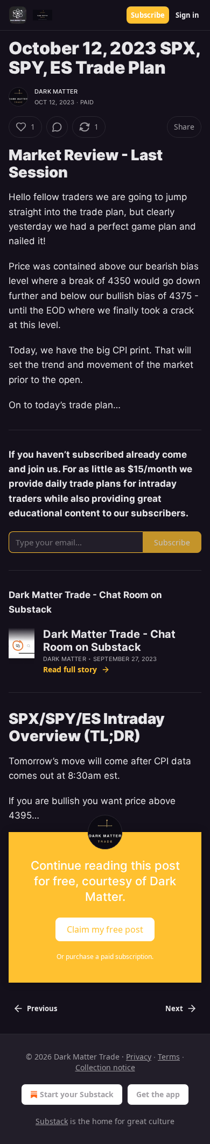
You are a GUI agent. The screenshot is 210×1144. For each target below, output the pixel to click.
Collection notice (105, 1067)
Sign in (187, 15)
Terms (169, 1056)
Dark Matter (56, 91)
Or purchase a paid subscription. (105, 956)
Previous (42, 1008)
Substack (52, 1121)
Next (174, 1008)
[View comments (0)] (57, 127)
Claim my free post (105, 929)
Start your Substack (77, 1094)
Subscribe (148, 15)
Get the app (158, 1094)
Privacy (138, 1056)
